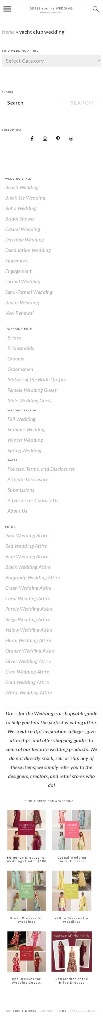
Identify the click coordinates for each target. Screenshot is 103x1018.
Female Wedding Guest (32, 390)
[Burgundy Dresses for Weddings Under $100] (26, 830)
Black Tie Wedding (25, 198)
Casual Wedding (22, 229)
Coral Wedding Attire (27, 598)
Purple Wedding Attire (28, 609)
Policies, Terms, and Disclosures (41, 469)
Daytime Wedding (24, 239)
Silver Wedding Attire (28, 661)
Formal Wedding (22, 281)
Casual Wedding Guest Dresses (72, 859)
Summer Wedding (27, 429)
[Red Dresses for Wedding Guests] (26, 951)
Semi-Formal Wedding (28, 292)
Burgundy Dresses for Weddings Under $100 (26, 859)
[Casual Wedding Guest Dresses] (72, 830)
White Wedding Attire (28, 692)
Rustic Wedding (22, 302)
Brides (14, 337)
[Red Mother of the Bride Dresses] (72, 951)
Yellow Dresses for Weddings (72, 919)
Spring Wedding (25, 450)
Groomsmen (21, 369)
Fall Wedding (22, 419)
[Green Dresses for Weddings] (26, 891)
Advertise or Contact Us (33, 500)
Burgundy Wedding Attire (32, 577)
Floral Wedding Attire (28, 640)
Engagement (18, 271)
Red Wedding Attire (26, 546)
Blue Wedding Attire (26, 556)
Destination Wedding (28, 250)
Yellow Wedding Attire (28, 630)
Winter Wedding (25, 440)
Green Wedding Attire (28, 588)
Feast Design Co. (82, 1010)
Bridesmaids (21, 348)
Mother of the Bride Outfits (37, 379)
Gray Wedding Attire (27, 672)
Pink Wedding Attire (26, 535)
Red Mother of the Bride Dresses (72, 980)
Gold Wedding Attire (27, 682)
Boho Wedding (21, 208)
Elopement (16, 260)
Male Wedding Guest (30, 400)
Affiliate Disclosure (28, 479)
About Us (17, 511)
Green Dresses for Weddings (26, 919)
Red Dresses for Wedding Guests (26, 980)
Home (8, 32)
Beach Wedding (22, 187)
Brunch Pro (50, 1010)
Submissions (21, 490)
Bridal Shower (20, 219)
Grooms (16, 358)
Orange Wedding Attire (29, 651)
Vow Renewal (19, 313)
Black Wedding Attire (28, 567)
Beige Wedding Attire (27, 619)
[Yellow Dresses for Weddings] (72, 891)
